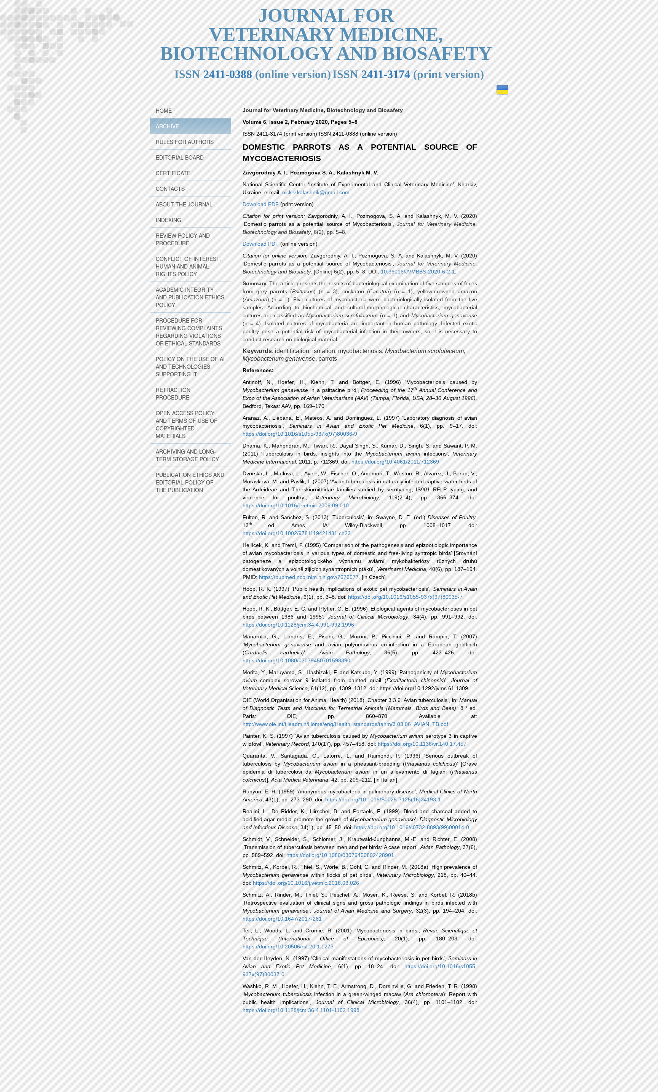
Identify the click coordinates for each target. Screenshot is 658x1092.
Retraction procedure (173, 393)
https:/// (301, 1010)
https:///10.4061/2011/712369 (395, 462)
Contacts (170, 188)
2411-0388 (227, 74)
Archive (167, 126)
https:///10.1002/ (297, 533)
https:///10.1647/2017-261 (282, 919)
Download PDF (261, 204)
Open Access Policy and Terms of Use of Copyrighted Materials (186, 424)
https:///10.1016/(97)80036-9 (300, 434)
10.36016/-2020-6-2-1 (418, 272)
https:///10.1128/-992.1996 (298, 625)
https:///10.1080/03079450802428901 (340, 855)
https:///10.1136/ (422, 744)
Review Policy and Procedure (183, 239)
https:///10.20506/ (288, 946)
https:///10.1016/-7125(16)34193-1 (383, 799)
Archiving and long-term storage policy (187, 455)
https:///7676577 (309, 577)
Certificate (173, 173)
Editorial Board (180, 157)
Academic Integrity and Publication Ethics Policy (190, 297)
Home (164, 110)
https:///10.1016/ (296, 505)
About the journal (184, 204)
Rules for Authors (185, 141)
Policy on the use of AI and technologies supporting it (190, 366)
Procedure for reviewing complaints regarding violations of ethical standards (189, 332)
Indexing (168, 220)
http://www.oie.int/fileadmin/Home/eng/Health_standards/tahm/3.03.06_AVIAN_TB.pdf (345, 724)
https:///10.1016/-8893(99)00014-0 (411, 827)
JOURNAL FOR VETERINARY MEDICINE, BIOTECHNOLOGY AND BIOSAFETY (326, 34)
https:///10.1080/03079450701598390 (296, 660)
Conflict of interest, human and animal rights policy (188, 266)
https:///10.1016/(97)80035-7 (405, 597)
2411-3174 (385, 74)
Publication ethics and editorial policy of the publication (190, 482)
